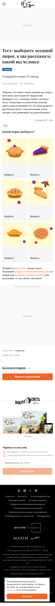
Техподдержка (43, 516)
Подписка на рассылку (15, 447)
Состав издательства (40, 496)
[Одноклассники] (30, 490)
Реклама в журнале (37, 500)
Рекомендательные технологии (19, 516)
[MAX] (19, 490)
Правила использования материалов (27, 504)
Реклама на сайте (17, 500)
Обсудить (29, 84)
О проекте (9, 496)
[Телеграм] (36, 490)
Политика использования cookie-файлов (27, 512)
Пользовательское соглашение (27, 508)
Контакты (22, 496)
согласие (14, 452)
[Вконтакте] (25, 490)
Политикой (12, 455)
